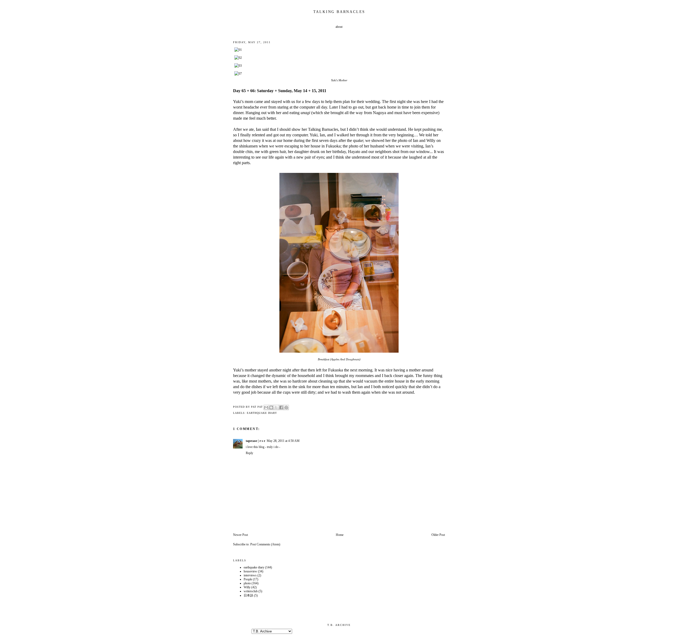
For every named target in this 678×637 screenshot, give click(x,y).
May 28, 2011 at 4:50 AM (283, 441)
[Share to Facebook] (281, 407)
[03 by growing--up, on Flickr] (238, 66)
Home (340, 535)
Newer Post (240, 535)
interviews (250, 575)
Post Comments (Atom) (265, 544)
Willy (247, 587)
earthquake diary (262, 412)
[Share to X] (276, 407)
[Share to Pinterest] (286, 407)
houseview (250, 571)
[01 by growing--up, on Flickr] (238, 50)
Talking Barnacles (339, 12)
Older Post (438, 535)
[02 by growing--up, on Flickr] (238, 58)
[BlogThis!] (271, 407)
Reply (249, 453)
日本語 (248, 595)
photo (247, 583)
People (248, 579)
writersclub (251, 591)
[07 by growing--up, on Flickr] (238, 73)
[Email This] (266, 407)
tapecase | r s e (255, 441)
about (339, 27)
